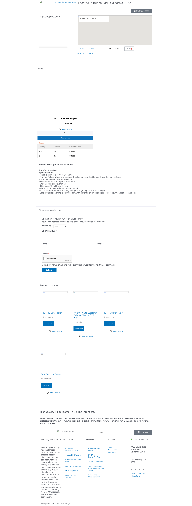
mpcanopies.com (50, 16)
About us (91, 49)
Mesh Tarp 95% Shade (73, 471)
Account (114, 48)
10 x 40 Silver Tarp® (52, 313)
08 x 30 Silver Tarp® (51, 374)
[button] (53, 47)
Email (100, 244)
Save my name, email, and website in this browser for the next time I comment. (79, 265)
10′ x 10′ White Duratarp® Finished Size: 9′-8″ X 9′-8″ (85, 315)
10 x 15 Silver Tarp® (113, 313)
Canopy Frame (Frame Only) (73, 461)
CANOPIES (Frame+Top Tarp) (71, 449)
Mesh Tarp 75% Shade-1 (70, 476)
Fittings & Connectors (73, 466)
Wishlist (91, 53)
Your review (49, 230)
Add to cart (65, 138)
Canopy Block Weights (73, 455)
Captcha (45, 253)
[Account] (122, 49)
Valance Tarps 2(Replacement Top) (95, 476)
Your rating (47, 226)
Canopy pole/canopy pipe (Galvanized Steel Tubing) (96, 468)
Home (82, 49)
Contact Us (80, 53)
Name (45, 244)
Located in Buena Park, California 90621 (105, 3)
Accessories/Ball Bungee (94, 449)
